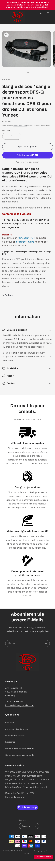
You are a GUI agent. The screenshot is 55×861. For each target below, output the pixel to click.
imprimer (9, 722)
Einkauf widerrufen (43, 857)
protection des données (16, 729)
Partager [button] (9, 295)
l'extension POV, (27, 238)
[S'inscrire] (46, 643)
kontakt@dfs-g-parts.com (19, 705)
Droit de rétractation (15, 735)
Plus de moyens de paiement (27, 162)
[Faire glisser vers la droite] (34, 72)
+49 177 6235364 (14, 702)
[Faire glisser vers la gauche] (21, 72)
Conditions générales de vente (19, 755)
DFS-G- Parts (15, 851)
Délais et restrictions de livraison (20, 748)
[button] (6, 13)
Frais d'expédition (20, 125)
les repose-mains (25, 242)
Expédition (10, 742)
